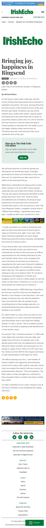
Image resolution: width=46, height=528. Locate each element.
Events (23, 493)
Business (23, 489)
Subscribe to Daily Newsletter (23, 447)
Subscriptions (23, 515)
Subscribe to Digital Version (23, 455)
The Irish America (23, 497)
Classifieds (23, 472)
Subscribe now (38, 17)
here (7, 390)
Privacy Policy (23, 511)
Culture (11, 22)
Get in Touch (23, 464)
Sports (23, 486)
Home (4, 22)
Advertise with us (23, 468)
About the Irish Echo (23, 507)
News (23, 482)
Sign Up (23, 157)
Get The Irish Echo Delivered (23, 451)
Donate (37, 523)
